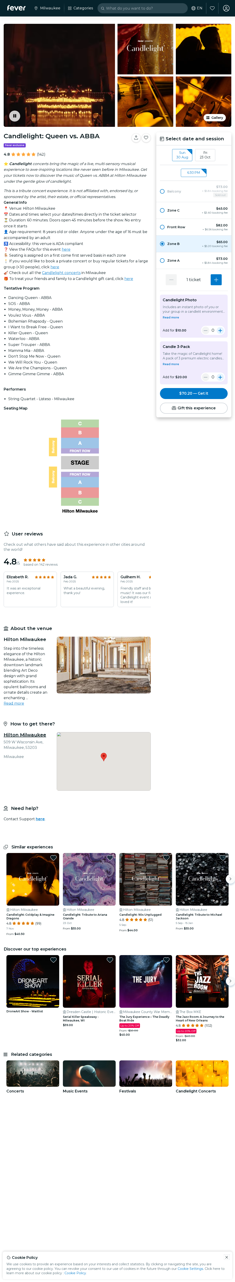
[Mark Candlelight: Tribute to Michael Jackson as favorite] (223, 858)
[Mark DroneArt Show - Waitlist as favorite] (53, 960)
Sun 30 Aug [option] (182, 155)
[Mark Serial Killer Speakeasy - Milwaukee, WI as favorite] (110, 960)
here (66, 249)
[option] (193, 191)
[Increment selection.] (216, 279)
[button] (193, 191)
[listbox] (194, 155)
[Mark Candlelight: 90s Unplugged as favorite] (166, 858)
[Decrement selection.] (171, 279)
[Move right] (230, 879)
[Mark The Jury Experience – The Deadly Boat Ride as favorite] (166, 960)
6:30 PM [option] (193, 173)
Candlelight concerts (61, 273)
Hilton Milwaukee (25, 735)
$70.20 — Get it (193, 393)
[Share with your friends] (136, 137)
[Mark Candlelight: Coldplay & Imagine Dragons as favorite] (53, 858)
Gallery (217, 118)
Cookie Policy (75, 1273)
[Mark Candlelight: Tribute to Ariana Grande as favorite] (110, 858)
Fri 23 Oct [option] (205, 155)
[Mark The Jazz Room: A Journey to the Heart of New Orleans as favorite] (223, 960)
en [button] (199, 8)
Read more (14, 703)
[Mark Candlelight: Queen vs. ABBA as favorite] (146, 137)
